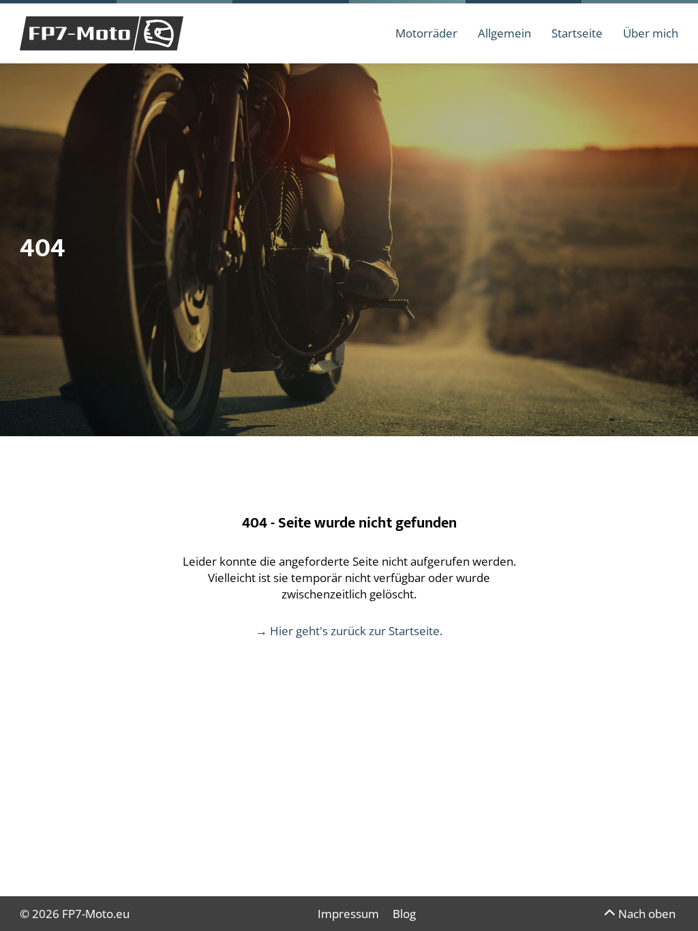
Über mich (650, 33)
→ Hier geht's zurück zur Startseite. (349, 631)
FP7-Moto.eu (96, 913)
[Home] (101, 33)
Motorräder (426, 33)
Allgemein (504, 33)
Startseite (577, 33)
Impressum (348, 913)
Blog (404, 913)
